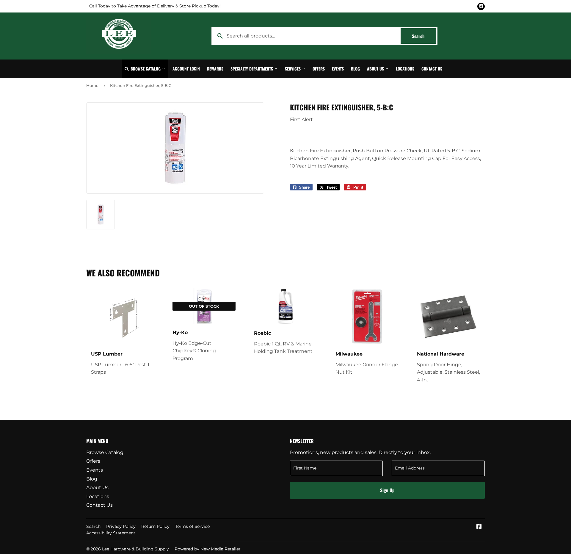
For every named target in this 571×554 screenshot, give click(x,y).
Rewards (215, 68)
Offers (319, 68)
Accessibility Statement (110, 532)
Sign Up (387, 490)
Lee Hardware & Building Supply (135, 549)
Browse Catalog (145, 68)
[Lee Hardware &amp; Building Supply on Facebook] (479, 527)
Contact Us (431, 68)
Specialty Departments (252, 68)
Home (92, 85)
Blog (355, 68)
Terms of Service (192, 526)
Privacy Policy (121, 526)
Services (293, 68)
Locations (405, 68)
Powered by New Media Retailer (208, 549)
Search (424, 36)
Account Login (186, 68)
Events (338, 68)
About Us (376, 68)
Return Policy (155, 526)
